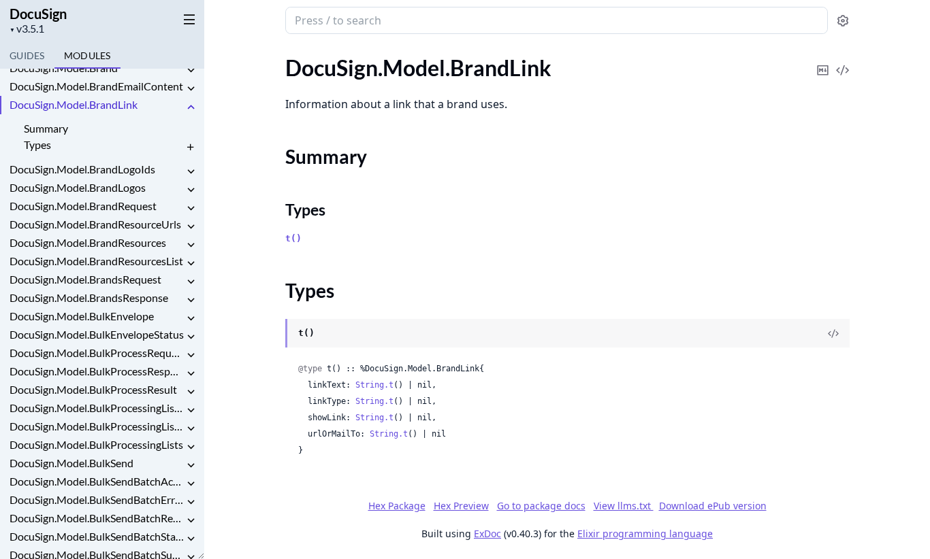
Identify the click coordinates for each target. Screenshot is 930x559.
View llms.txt (624, 505)
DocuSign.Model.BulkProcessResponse (97, 371)
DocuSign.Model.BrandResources (88, 242)
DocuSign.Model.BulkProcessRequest (97, 352)
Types (37, 144)
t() (293, 238)
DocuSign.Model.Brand (64, 67)
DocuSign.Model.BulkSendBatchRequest (97, 517)
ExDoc (487, 533)
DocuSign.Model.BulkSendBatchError (97, 499)
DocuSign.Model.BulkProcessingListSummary (97, 426)
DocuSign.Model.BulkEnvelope (82, 315)
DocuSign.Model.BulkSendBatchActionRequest (97, 481)
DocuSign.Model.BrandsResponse (89, 297)
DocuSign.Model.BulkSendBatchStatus (97, 536)
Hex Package (397, 505)
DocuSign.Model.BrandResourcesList (96, 260)
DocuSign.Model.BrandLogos (78, 187)
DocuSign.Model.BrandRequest (83, 205)
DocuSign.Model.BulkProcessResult (93, 389)
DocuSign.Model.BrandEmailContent (96, 86)
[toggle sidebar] (186, 19)
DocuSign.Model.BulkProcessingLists (96, 444)
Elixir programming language (645, 533)
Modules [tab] (87, 55)
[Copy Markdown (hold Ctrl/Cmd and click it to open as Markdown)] (823, 61)
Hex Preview (461, 505)
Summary (46, 128)
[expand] (190, 70)
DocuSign (38, 13)
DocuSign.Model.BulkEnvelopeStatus (97, 334)
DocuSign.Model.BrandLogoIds (82, 169)
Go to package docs (541, 506)
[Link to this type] (272, 334)
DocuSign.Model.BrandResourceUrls (95, 224)
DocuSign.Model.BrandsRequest (85, 279)
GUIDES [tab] (27, 55)
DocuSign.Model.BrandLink (74, 104)
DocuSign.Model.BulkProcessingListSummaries (97, 407)
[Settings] (843, 21)
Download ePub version (713, 505)
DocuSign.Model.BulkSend (71, 462)
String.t (374, 385)
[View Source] (843, 61)
